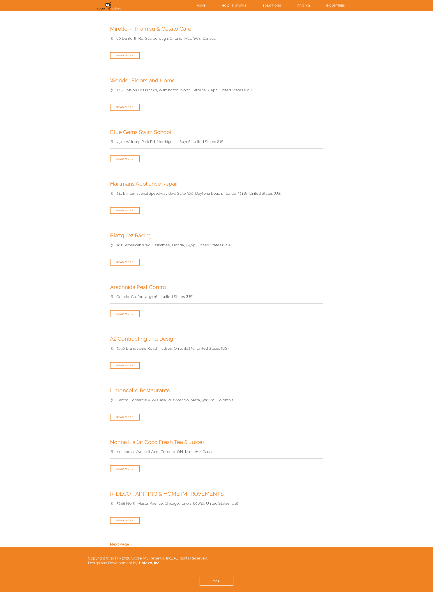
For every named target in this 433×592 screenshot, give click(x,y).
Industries (335, 5)
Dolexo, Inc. (149, 563)
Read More (125, 55)
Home (201, 5)
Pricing (303, 5)
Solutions (272, 5)
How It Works (234, 5)
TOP (216, 581)
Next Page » (121, 544)
